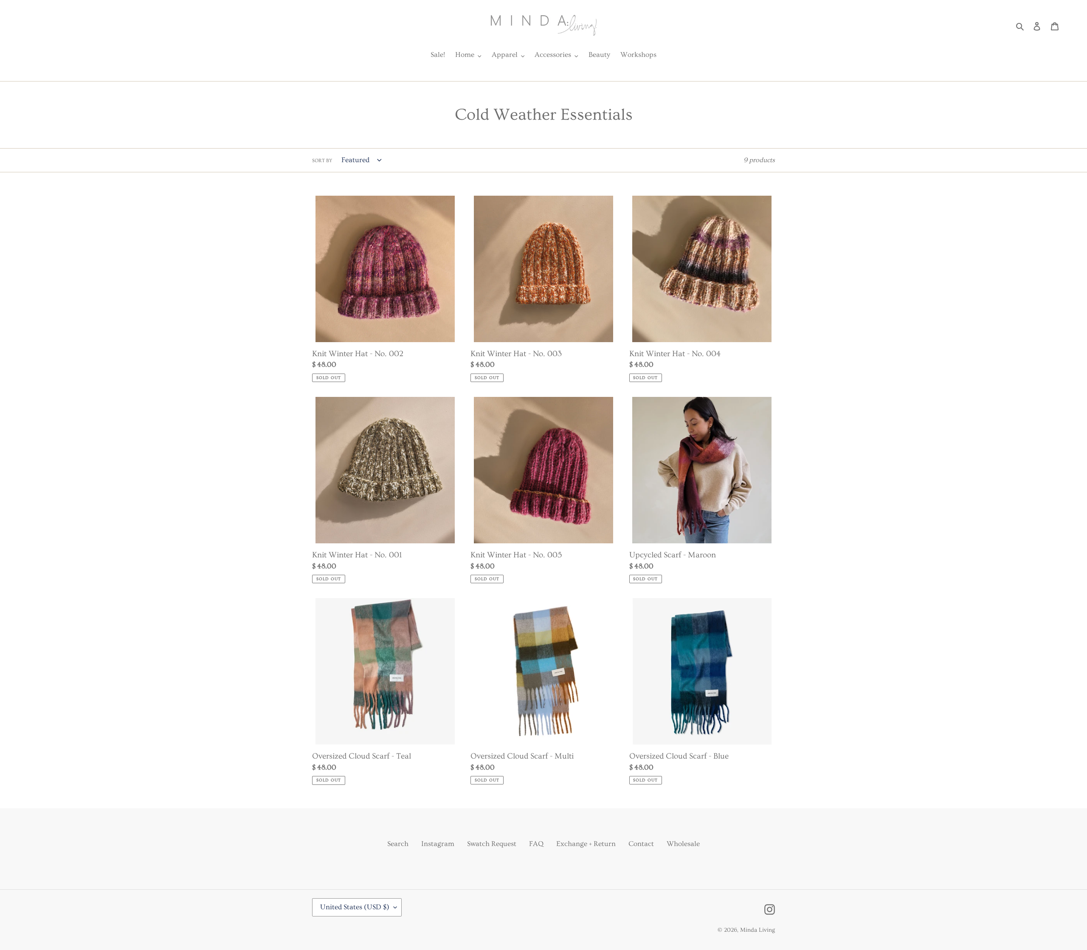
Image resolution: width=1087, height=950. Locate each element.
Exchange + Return (586, 844)
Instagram (437, 844)
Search (397, 844)
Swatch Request (491, 844)
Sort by (322, 160)
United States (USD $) (354, 907)
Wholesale (683, 844)
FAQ (536, 844)
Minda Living (757, 930)
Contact (641, 844)
